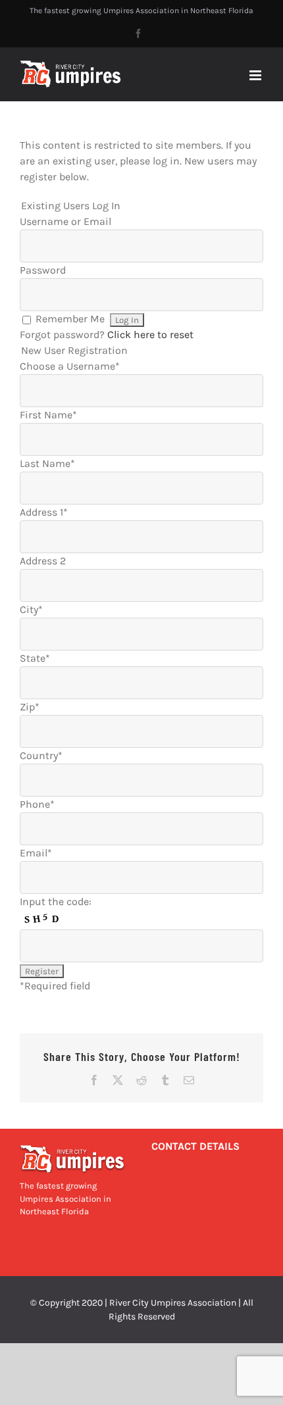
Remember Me (70, 318)
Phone (37, 804)
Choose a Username (70, 366)
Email (36, 853)
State (35, 658)
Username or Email (65, 221)
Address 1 (44, 512)
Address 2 (43, 561)
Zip (29, 707)
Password (43, 270)
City (31, 609)
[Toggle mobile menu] (256, 75)
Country (41, 755)
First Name (48, 414)
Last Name (47, 463)
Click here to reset (150, 334)
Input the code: (55, 901)
